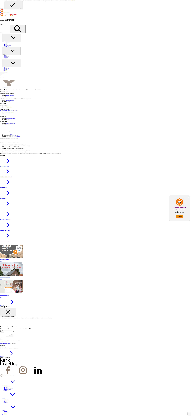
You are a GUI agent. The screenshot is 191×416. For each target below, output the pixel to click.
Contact (5, 413)
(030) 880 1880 (2, 341)
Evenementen (6, 399)
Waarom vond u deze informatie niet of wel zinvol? (8, 326)
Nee (4, 307)
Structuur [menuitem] (5, 69)
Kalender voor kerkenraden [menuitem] (8, 44)
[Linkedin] (38, 373)
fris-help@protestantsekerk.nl (10, 123)
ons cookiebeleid (72, 0)
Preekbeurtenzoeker (7, 389)
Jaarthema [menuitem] (6, 57)
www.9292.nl (10, 134)
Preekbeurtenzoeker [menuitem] (7, 45)
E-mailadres (2, 331)
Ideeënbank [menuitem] (6, 43)
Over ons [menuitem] (5, 67)
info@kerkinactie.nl (9, 106)
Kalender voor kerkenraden (8, 388)
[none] (96, 40)
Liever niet (2, 8)
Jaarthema (6, 400)
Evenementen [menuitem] (6, 56)
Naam (1, 330)
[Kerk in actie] (8, 365)
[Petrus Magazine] (17, 365)
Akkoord (21, 8)
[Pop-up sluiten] (8, 312)
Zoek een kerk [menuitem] (6, 46)
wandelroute (18, 136)
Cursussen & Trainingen (8, 386)
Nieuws (5, 401)
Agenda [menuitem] (5, 55)
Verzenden (2, 332)
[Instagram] (23, 373)
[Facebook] (8, 373)
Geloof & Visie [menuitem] (6, 68)
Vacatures (5, 402)
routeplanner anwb (15, 135)
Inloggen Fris (2, 343)
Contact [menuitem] (5, 70)
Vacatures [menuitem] (5, 58)
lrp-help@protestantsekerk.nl (10, 118)
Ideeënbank (6, 387)
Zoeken (3, 414)
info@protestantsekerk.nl (10, 341)
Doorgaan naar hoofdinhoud (4, 12)
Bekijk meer (2, 305)
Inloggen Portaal (7, 343)
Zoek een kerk (6, 390)
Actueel (4, 54)
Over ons (4, 66)
